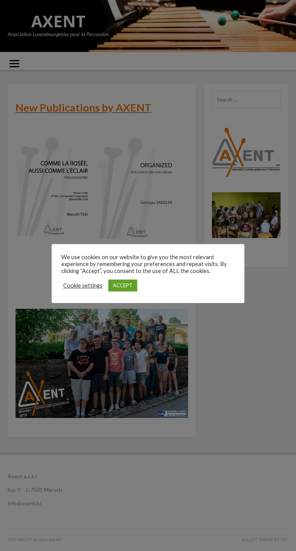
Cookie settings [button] (83, 285)
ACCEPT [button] (123, 285)
